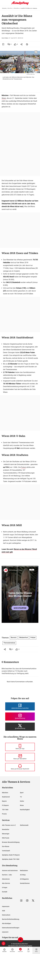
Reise (22, 805)
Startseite (4, 8)
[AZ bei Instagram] (27, 900)
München (10, 8)
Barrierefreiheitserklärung (10, 919)
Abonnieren (6, 879)
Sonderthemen (25, 883)
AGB (3, 911)
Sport (21, 792)
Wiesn (4, 98)
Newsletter (5, 829)
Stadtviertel (6, 797)
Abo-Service (6, 883)
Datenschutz (6, 915)
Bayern (4, 801)
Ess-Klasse (5, 846)
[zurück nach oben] (20, 940)
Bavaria (13, 637)
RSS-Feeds (5, 838)
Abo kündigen (6, 923)
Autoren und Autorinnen (10, 870)
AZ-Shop (23, 875)
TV (21, 797)
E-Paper (4, 887)
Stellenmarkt (24, 825)
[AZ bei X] (33, 900)
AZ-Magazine (24, 879)
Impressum (5, 906)
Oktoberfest (16, 8)
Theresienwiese (9, 643)
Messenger (5, 833)
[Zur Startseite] (20, 4)
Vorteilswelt (6, 850)
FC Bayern (5, 805)
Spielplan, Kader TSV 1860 (10, 859)
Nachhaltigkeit (25, 809)
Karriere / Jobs (7, 875)
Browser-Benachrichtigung (10, 842)
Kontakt (4, 892)
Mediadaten (24, 870)
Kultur (22, 801)
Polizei (23, 467)
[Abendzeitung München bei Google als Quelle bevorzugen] (27, 44)
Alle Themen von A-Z (9, 825)
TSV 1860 (5, 809)
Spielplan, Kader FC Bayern (11, 855)
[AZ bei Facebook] (21, 900)
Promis (4, 814)
